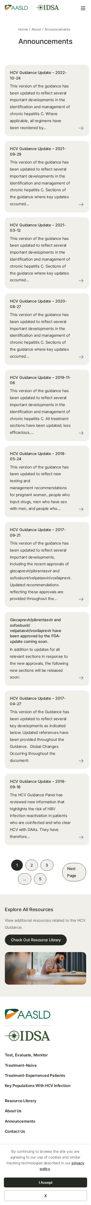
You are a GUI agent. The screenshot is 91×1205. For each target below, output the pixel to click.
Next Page (71, 872)
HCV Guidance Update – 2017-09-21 (38, 532)
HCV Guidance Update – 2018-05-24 (38, 456)
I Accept (45, 1182)
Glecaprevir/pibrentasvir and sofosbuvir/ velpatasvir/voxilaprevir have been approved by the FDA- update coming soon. (35, 630)
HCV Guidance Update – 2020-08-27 (38, 304)
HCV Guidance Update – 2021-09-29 (38, 151)
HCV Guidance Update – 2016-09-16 (38, 784)
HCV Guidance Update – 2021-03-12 (38, 228)
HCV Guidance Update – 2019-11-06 (40, 380)
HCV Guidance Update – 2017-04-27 (38, 701)
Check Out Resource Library (36, 939)
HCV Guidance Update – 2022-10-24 (38, 75)
